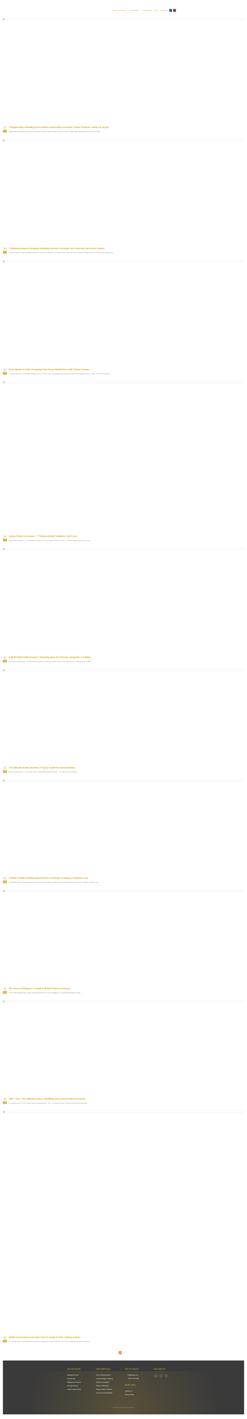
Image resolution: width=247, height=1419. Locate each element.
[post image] (123, 70)
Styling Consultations (102, 1382)
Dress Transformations (103, 1375)
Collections (122, 10)
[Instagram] (174, 10)
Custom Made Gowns (74, 1389)
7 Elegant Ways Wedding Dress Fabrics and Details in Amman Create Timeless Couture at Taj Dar (59, 127)
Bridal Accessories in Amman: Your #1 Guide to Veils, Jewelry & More (44, 1337)
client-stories (147, 10)
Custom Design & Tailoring (104, 1378)
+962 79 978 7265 (133, 1378)
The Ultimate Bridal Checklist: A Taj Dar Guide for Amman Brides (42, 767)
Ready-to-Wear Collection (104, 1389)
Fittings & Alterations (102, 1386)
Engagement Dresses (74, 1382)
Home (114, 10)
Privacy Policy (129, 1394)
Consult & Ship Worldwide (104, 1393)
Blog (156, 10)
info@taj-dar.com (133, 1375)
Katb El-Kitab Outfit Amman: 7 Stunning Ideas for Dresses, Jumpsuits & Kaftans (50, 657)
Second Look (71, 1378)
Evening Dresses (72, 1386)
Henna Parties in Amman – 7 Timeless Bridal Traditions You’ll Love (43, 536)
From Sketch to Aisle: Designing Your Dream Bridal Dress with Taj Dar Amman (49, 369)
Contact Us (164, 10)
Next (126, 1352)
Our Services (134, 10)
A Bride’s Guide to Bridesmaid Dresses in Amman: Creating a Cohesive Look (48, 878)
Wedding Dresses (72, 1375)
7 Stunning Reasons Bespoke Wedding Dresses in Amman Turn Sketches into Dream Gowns (56, 248)
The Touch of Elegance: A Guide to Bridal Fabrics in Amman (39, 988)
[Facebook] (170, 10)
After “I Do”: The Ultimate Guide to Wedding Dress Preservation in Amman (47, 1098)
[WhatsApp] (166, 1376)
